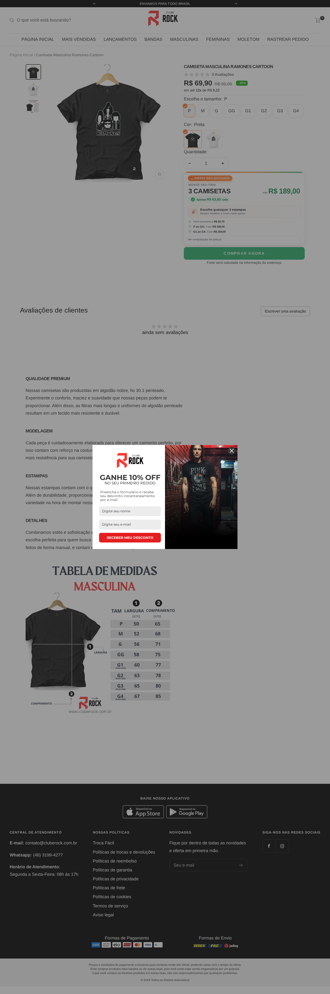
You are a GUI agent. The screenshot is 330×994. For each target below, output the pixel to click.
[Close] (231, 451)
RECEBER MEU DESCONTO (130, 537)
